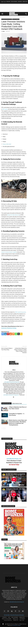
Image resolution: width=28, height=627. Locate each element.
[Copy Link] (21, 334)
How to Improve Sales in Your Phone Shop (6, 349)
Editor (4, 31)
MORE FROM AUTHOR (17, 403)
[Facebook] (2, 334)
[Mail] (14, 397)
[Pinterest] (8, 334)
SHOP (9, 617)
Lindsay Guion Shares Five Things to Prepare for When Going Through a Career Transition (20, 350)
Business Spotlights (21, 17)
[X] (18, 334)
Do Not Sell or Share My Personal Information (14, 615)
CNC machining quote (20, 312)
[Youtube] (22, 611)
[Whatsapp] (16, 334)
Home (2, 17)
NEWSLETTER (25, 1)
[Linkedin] (5, 334)
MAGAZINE (8, 1)
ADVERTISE (20, 1)
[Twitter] (19, 611)
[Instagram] (8, 611)
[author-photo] (14, 368)
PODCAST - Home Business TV (9, 469)
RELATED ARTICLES (6, 403)
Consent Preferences (8, 620)
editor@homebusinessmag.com (17, 602)
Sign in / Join (3, 1)
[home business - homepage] (14, 582)
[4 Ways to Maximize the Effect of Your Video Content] (4, 408)
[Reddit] (10, 334)
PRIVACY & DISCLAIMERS (6, 618)
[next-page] (4, 428)
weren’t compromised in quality (8, 252)
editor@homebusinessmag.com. (12, 382)
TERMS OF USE (15, 618)
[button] (2, 14)
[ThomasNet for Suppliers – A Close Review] (4, 415)
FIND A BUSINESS (14, 1)
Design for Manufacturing (13, 214)
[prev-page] (2, 428)
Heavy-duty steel (7, 144)
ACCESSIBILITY (22, 618)
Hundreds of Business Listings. (9, 328)
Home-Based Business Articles (11, 17)
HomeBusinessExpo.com (14, 458)
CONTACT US (15, 620)
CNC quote (4, 109)
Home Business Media (16, 625)
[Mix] (13, 334)
